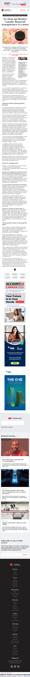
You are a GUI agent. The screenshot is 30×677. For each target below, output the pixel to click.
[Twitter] (12, 666)
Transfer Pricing (15, 610)
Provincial (15, 574)
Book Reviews (15, 615)
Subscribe (22, 10)
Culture (15, 591)
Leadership (15, 595)
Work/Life (15, 586)
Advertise (15, 648)
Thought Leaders (7, 15)
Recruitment (15, 583)
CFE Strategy (15, 639)
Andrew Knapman (15, 641)
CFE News (15, 637)
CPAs (15, 618)
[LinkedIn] (15, 666)
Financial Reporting (17, 15)
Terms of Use (15, 654)
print (23, 277)
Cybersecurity (15, 625)
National (15, 572)
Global (15, 571)
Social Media (15, 629)
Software (15, 630)
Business (4, 470)
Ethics (25, 15)
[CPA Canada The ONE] (15, 391)
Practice (4, 502)
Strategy (15, 596)
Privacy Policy (15, 651)
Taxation (15, 608)
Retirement (15, 584)
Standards (15, 607)
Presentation (15, 581)
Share (15, 274)
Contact (15, 649)
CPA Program (15, 636)
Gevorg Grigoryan (15, 642)
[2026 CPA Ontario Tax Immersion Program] (15, 347)
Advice (15, 579)
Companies (15, 617)
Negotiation (15, 627)
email (16, 277)
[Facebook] (18, 666)
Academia (15, 602)
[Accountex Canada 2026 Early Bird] (15, 4)
